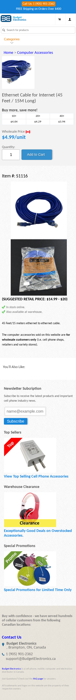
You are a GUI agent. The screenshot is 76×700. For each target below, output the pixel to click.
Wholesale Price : (16, 132)
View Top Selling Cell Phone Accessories (36, 477)
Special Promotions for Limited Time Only (38, 590)
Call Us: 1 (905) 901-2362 (39, 3)
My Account (69, 19)
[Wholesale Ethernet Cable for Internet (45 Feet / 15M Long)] (18, 72)
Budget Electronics (11, 669)
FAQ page (38, 679)
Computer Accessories (35, 53)
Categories (12, 39)
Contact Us (11, 637)
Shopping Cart (59, 19)
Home (8, 53)
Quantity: (8, 147)
